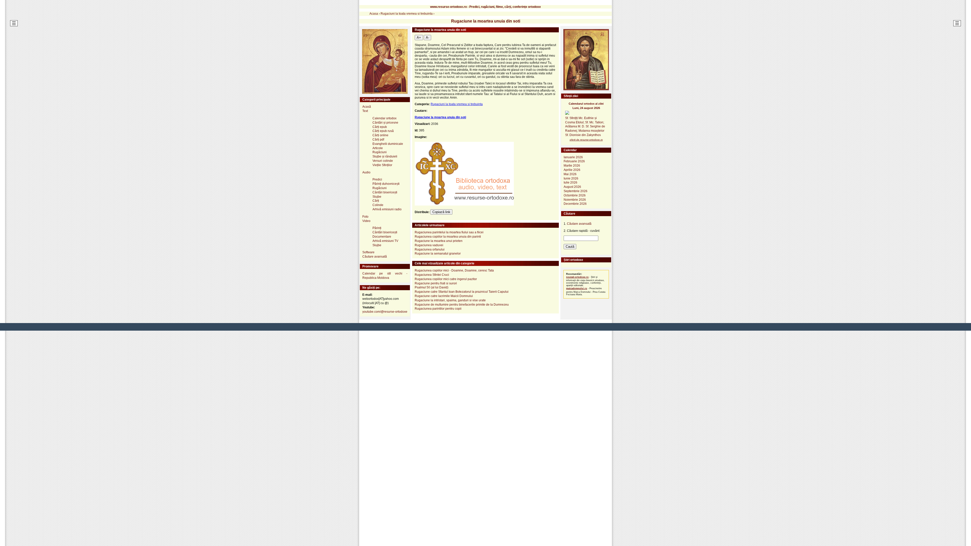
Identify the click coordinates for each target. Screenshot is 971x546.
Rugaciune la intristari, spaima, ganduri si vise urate (450, 300)
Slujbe (376, 196)
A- (427, 37)
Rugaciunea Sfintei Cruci (432, 275)
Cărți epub (379, 127)
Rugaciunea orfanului (430, 249)
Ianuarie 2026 (573, 157)
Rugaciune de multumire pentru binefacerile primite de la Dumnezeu (462, 304)
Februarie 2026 (574, 161)
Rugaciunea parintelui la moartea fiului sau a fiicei (449, 232)
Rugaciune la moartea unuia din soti (440, 117)
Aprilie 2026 (572, 170)
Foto (365, 216)
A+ (419, 37)
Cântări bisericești (384, 192)
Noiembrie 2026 (575, 199)
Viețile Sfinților (382, 165)
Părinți (376, 228)
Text (365, 111)
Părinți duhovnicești (386, 184)
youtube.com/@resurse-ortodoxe (384, 311)
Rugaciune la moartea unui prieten (438, 241)
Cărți (375, 200)
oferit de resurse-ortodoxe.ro (586, 139)
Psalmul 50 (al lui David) (431, 287)
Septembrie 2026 (575, 191)
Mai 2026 (570, 174)
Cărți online (380, 135)
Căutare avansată (374, 256)
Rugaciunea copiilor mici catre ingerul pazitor (446, 279)
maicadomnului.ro (576, 288)
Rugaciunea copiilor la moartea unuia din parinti (448, 236)
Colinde (377, 205)
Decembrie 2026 (575, 204)
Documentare (381, 236)
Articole (377, 148)
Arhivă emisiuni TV (385, 241)
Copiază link (441, 212)
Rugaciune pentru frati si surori (436, 283)
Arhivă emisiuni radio (387, 209)
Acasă (366, 106)
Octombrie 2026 (575, 195)
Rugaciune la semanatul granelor (438, 253)
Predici (377, 179)
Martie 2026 (572, 165)
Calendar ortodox (384, 118)
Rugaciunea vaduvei (429, 245)
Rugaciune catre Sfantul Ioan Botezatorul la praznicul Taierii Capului (462, 291)
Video (366, 221)
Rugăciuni (379, 152)
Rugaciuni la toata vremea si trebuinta (457, 104)
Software (368, 252)
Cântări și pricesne (385, 122)
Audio (366, 172)
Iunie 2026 (571, 178)
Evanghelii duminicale (387, 144)
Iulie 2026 (570, 182)
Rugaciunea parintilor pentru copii (438, 308)
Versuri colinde (382, 161)
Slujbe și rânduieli (384, 156)
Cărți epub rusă (383, 131)
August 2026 (572, 187)
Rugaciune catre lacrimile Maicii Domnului (444, 296)
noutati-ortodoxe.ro (577, 277)
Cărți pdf (378, 139)
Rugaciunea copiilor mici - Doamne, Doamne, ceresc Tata (454, 270)
